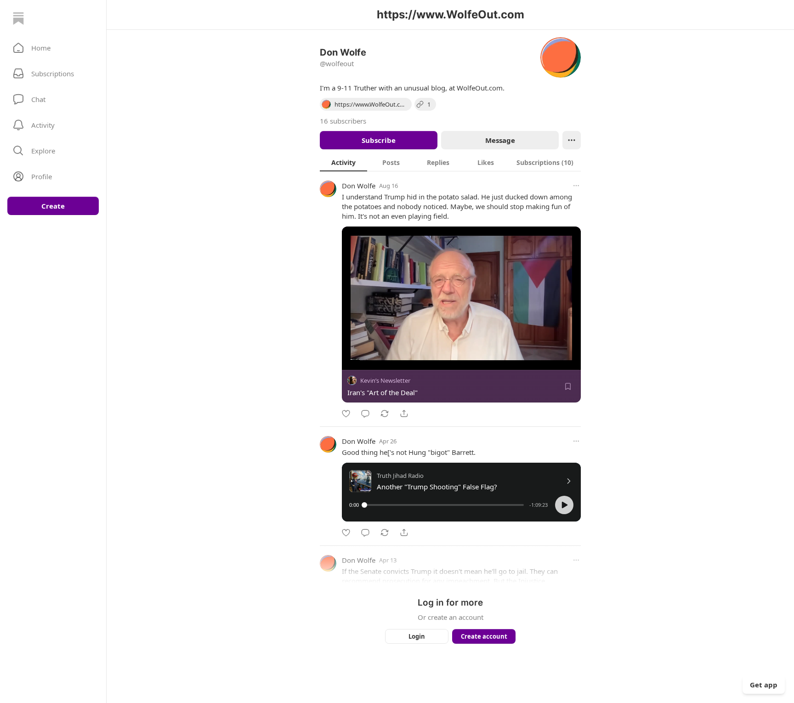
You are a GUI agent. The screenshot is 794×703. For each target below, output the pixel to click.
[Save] (568, 386)
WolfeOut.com (480, 87)
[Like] (346, 413)
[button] (53, 48)
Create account (484, 636)
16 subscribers (343, 120)
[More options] (576, 185)
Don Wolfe (358, 185)
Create (53, 205)
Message (500, 140)
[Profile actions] (571, 140)
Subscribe (379, 140)
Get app (763, 684)
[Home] (18, 18)
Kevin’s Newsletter (385, 380)
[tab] (343, 162)
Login (416, 636)
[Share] (404, 413)
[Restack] (384, 413)
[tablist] (450, 162)
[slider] (444, 505)
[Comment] (365, 413)
